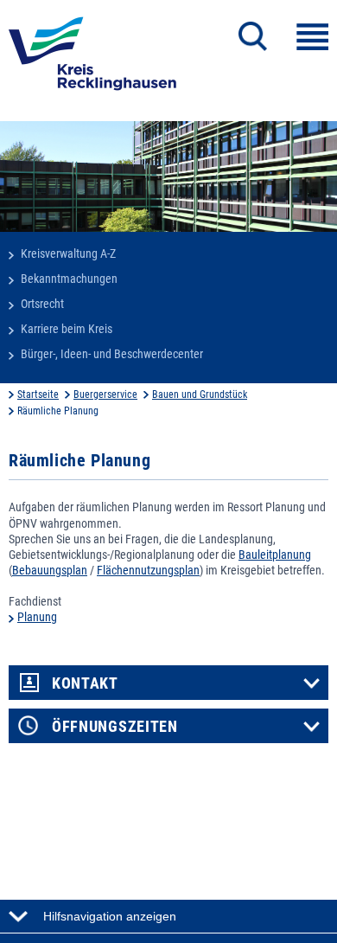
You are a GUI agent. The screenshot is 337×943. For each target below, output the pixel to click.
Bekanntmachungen (69, 278)
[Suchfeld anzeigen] (252, 36)
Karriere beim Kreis (66, 329)
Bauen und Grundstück (199, 394)
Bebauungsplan (49, 570)
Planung (37, 617)
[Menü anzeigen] (312, 36)
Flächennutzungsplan (148, 570)
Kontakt (85, 683)
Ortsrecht (42, 304)
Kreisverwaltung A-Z (68, 253)
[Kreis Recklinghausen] (92, 58)
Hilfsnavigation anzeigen (109, 916)
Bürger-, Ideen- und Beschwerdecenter (112, 354)
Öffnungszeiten (115, 726)
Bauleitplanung (274, 554)
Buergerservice (105, 394)
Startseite (38, 394)
